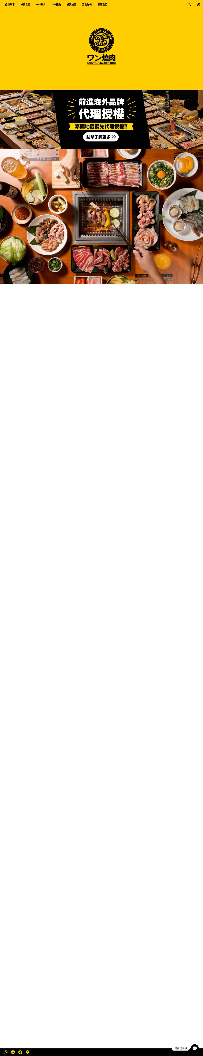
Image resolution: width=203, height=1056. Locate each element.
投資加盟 (71, 4)
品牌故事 (10, 4)
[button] (189, 4)
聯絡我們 (102, 4)
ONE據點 (56, 4)
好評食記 (25, 4)
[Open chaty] (195, 1048)
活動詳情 (87, 4)
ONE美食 (40, 4)
